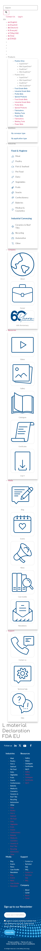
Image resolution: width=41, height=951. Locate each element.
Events (12, 864)
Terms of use (21, 926)
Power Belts (19, 116)
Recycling (13, 799)
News (12, 867)
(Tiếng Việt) (13, 33)
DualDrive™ (23, 69)
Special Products (21, 96)
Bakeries (13, 786)
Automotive (14, 802)
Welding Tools (20, 113)
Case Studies (14, 870)
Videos (27, 761)
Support (11, 631)
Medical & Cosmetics (14, 790)
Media (10, 480)
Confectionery (15, 783)
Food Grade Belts (21, 88)
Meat (12, 758)
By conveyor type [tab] (18, 133)
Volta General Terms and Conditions (20, 944)
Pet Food (13, 769)
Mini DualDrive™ (25, 72)
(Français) (12, 30)
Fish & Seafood (13, 765)
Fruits (12, 777)
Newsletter (14, 872)
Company (11, 250)
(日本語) (12, 39)
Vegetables (14, 775)
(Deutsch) (13, 28)
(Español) (12, 25)
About (27, 890)
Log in (27, 769)
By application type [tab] (19, 138)
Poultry (12, 761)
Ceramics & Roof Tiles (14, 795)
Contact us (29, 861)
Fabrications (19, 110)
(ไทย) (11, 36)
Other (12, 805)
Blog (11, 861)
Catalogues (29, 764)
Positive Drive (19, 61)
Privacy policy (9, 926)
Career (27, 893)
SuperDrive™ (23, 64)
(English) (12, 22)
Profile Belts (19, 94)
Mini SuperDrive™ (25, 66)
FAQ (26, 870)
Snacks (12, 780)
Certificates (29, 766)
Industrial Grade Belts (22, 91)
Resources (12, 330)
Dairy (12, 772)
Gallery (27, 758)
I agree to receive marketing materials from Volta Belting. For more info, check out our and (20, 923)
